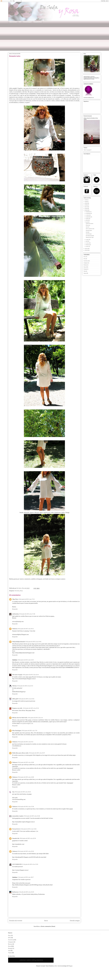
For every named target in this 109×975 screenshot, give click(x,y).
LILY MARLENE (17, 864)
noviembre (88, 213)
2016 (86, 208)
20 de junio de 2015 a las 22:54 (28, 838)
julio (87, 220)
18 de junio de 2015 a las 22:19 (31, 674)
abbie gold (15, 698)
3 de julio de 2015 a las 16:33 (26, 892)
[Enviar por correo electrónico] (34, 588)
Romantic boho (89, 230)
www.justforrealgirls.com (26, 723)
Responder (15, 609)
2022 (86, 199)
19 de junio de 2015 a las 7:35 (29, 730)
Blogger (70, 966)
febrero (87, 244)
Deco (85, 256)
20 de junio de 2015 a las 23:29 (26, 851)
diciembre (88, 211)
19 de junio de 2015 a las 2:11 (35, 717)
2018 (86, 204)
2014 (86, 248)
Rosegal (85, 269)
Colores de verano (89, 223)
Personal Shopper (27, 21)
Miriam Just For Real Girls (19, 717)
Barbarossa (15, 892)
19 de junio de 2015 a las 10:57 (37, 753)
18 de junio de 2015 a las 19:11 (26, 628)
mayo (87, 239)
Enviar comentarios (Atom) (48, 926)
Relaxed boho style (89, 237)
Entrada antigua (75, 920)
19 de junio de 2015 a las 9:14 (25, 741)
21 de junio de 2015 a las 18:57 (26, 877)
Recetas (85, 264)
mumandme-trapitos (17, 816)
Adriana (14, 685)
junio (87, 222)
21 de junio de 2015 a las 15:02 (30, 864)
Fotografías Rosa (37, 21)
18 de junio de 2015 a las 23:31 (31, 708)
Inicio (46, 920)
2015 (86, 210)
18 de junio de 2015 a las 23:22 (26, 698)
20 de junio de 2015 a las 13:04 (28, 829)
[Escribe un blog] (35, 588)
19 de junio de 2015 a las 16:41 (23, 791)
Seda (85, 271)
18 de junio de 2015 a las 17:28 (27, 614)
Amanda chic (15, 838)
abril (87, 241)
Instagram (86, 262)
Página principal (13, 21)
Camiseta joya (89, 233)
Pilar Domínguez (16, 730)
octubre (87, 215)
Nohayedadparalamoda (18, 641)
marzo (87, 242)
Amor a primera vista (90, 228)
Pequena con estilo (17, 708)
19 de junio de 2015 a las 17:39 (26, 806)
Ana (13, 791)
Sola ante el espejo (17, 674)
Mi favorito (88, 225)
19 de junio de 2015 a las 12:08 (26, 762)
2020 (86, 201)
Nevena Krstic (16, 829)
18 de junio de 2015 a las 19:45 (33, 641)
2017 (86, 206)
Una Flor (87, 226)
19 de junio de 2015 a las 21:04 (32, 816)
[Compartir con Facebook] (37, 588)
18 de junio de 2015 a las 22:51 (25, 685)
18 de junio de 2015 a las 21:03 (26, 660)
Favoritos (17, 590)
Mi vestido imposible (90, 235)
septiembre (88, 216)
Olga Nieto (15, 599)
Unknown (14, 628)
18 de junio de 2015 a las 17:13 (26, 599)
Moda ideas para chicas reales (20, 753)
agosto (87, 218)
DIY (20, 21)
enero (87, 246)
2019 (86, 203)
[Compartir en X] (36, 588)
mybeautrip (15, 614)
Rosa (21, 590)
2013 (86, 250)
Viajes (85, 273)
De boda (87, 232)
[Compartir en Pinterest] (38, 588)
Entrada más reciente (15, 920)
